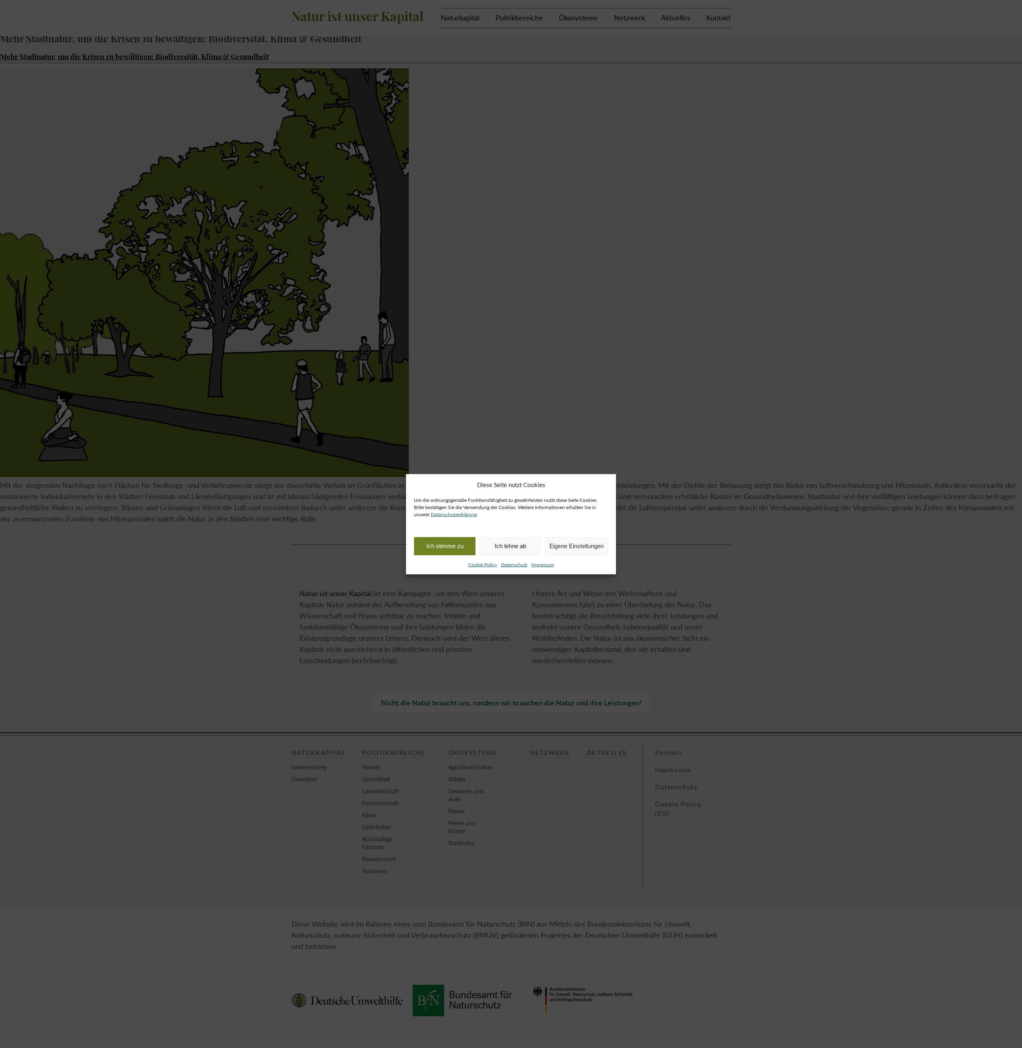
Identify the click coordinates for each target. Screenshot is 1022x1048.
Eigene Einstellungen (576, 546)
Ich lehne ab (510, 546)
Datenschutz (514, 564)
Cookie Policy (482, 564)
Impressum (542, 564)
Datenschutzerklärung (454, 514)
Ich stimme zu (444, 546)
